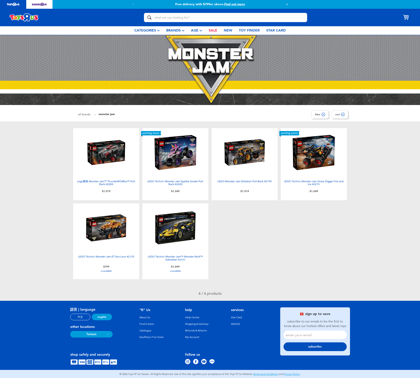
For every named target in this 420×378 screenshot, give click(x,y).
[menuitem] (147, 30)
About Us (144, 317)
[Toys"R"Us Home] (24, 17)
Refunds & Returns (196, 330)
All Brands (84, 114)
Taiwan (91, 334)
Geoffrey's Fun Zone (151, 337)
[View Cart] (406, 17)
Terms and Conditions (265, 374)
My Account (192, 337)
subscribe (315, 346)
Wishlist (235, 324)
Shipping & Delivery (196, 324)
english (102, 316)
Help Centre (192, 317)
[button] (133, 4)
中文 (80, 316)
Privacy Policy (292, 374)
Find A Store (146, 324)
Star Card (236, 317)
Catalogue (145, 330)
